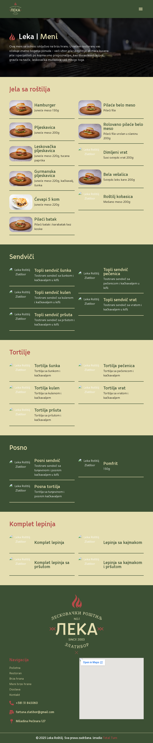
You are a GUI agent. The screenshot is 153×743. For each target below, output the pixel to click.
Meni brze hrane (20, 684)
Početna (14, 668)
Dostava (14, 689)
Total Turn (110, 738)
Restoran (15, 673)
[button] (141, 9)
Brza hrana (16, 678)
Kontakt (14, 695)
